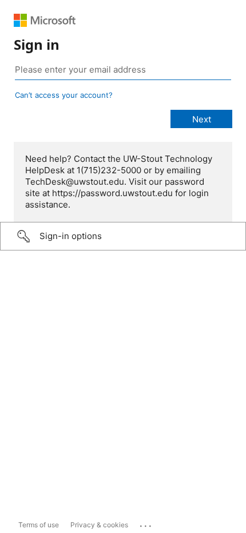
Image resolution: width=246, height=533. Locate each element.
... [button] (146, 523)
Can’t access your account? (64, 95)
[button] (123, 236)
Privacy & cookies (99, 524)
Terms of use (38, 524)
